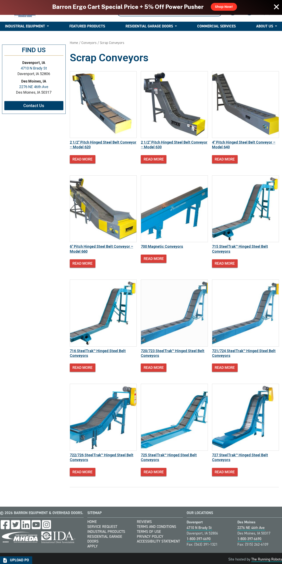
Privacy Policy (150, 536)
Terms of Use (149, 531)
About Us (264, 26)
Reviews (144, 521)
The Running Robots (266, 559)
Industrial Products (106, 531)
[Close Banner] (276, 6)
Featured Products (87, 26)
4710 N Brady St (34, 68)
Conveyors (89, 42)
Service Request (102, 526)
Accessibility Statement (158, 541)
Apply (92, 546)
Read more (82, 159)
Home (74, 42)
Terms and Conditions (156, 526)
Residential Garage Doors (149, 26)
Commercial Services (216, 26)
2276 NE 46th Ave (33, 87)
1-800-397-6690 (199, 538)
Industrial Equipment (25, 26)
